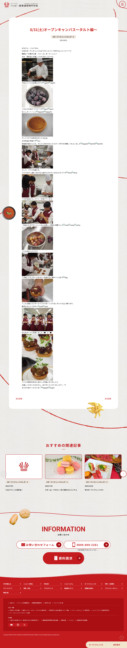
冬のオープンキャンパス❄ (94, 490)
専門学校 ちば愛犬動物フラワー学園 (59, 610)
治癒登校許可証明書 (82, 620)
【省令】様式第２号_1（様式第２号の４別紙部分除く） (25, 620)
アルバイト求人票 (58, 603)
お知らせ (12, 603)
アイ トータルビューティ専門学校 (81, 610)
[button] (122, 4)
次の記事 (108, 398)
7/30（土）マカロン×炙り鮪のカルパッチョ (61, 490)
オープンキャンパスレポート (64, 37)
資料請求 (116, 645)
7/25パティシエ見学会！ (14, 490)
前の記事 (19, 398)
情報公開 (63, 620)
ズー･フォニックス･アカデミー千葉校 (20, 613)
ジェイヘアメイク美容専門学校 (101, 610)
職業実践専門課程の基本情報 (50, 620)
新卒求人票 (48, 603)
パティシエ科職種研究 (23, 603)
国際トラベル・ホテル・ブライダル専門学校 (34, 610)
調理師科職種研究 (37, 603)
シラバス (71, 620)
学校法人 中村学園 (15, 610)
